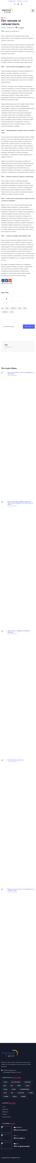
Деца (4, 1085)
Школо (15, 1096)
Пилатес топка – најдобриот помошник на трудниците (19, 631)
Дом (11, 1085)
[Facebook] (14, 4)
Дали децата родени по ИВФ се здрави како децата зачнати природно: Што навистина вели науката (20, 503)
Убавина (5, 1096)
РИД (12, 1092)
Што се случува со (20, 1130)
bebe (7, 308)
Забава (5, 1089)
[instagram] (21, 4)
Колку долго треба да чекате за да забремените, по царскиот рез (21, 373)
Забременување (24, 1089)
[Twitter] (18, 4)
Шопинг (23, 1096)
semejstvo (13, 308)
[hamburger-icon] (33, 10)
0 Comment (21, 27)
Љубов (5, 1082)
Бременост (28, 1082)
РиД (4, 27)
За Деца (27, 1085)
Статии (30, 1092)
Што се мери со (19, 1138)
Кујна (5, 1092)
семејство (5, 312)
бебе (25, 308)
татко (11, 312)
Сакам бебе (20, 1092)
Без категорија (15, 1082)
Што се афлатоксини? (22, 1146)
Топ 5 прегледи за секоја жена (15, 760)
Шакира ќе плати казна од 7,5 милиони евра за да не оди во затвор (21, 889)
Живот (19, 1085)
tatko (20, 308)
